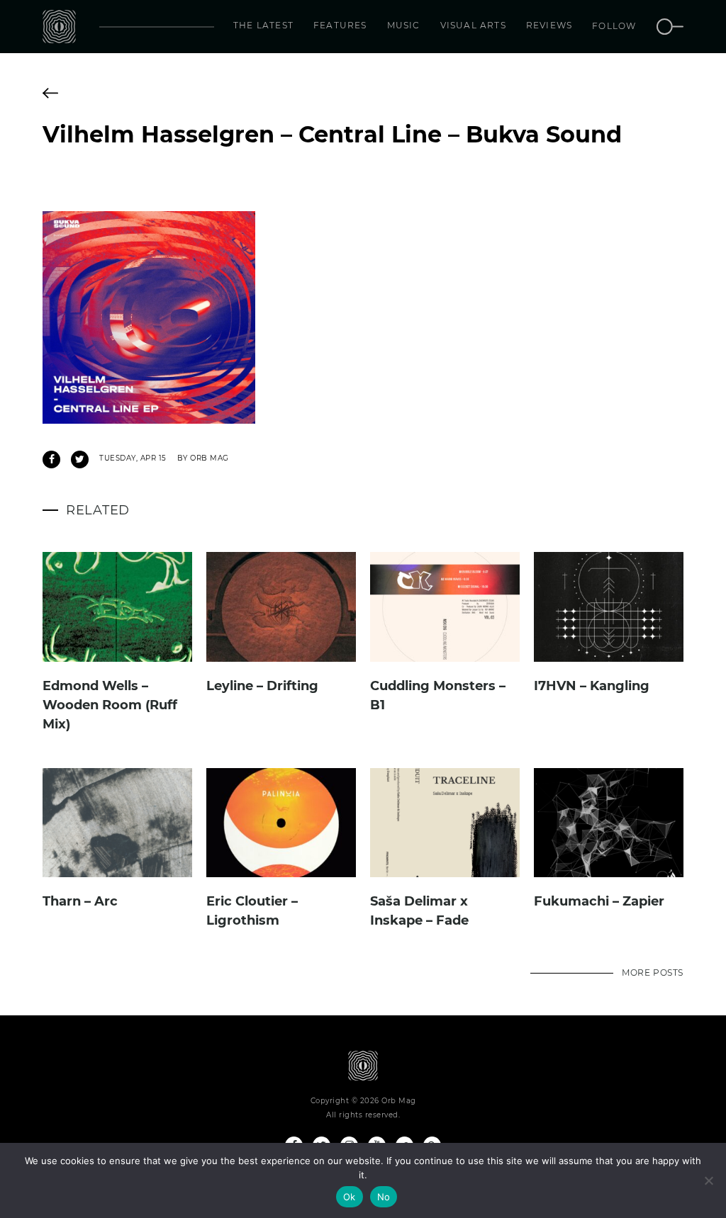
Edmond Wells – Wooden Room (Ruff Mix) (110, 705)
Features (340, 25)
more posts (652, 972)
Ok (349, 1196)
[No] (708, 1180)
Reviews (549, 25)
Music (403, 25)
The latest (263, 25)
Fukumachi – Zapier (599, 901)
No (384, 1196)
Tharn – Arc (80, 901)
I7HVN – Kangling (591, 686)
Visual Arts (473, 25)
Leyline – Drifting (262, 686)
